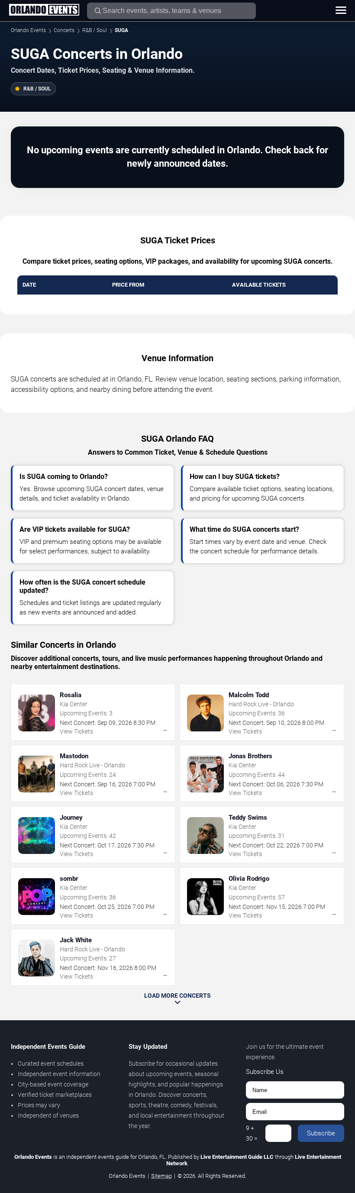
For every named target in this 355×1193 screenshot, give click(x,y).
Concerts (64, 30)
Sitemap (161, 1176)
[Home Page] (44, 10)
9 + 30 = (252, 1133)
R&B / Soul (94, 30)
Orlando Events (28, 30)
